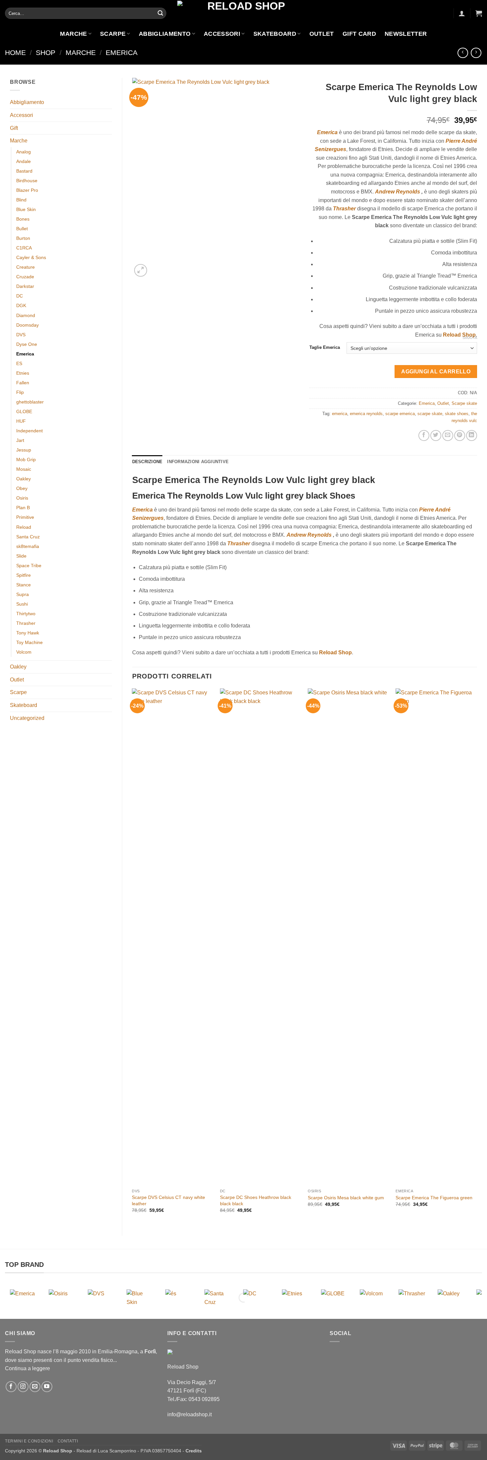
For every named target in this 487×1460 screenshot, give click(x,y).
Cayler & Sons (31, 257)
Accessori (222, 33)
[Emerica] (23, 1297)
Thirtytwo (25, 613)
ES (19, 363)
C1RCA (24, 247)
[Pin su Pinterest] (459, 435)
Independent (29, 430)
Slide (21, 556)
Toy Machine (29, 642)
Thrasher (25, 623)
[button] (462, 13)
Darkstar (25, 286)
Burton (23, 238)
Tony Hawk (27, 632)
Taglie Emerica (324, 347)
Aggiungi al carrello (435, 371)
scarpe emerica (400, 413)
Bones (22, 219)
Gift (14, 128)
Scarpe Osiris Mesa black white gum (346, 1197)
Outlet (321, 33)
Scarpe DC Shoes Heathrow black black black (255, 1200)
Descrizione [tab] (147, 461)
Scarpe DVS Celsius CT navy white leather (168, 1200)
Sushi (22, 604)
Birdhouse (26, 180)
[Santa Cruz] (218, 1297)
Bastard (24, 171)
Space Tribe (28, 565)
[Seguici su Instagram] (23, 1386)
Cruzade (25, 276)
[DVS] (101, 1297)
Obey (21, 488)
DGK (21, 305)
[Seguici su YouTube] (46, 1386)
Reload (23, 527)
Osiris (22, 498)
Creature (25, 267)
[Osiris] (62, 1297)
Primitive (25, 517)
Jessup (23, 450)
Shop (45, 52)
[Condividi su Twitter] (435, 435)
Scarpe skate (464, 403)
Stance (23, 584)
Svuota (469, 338)
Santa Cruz (28, 536)
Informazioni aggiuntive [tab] (198, 461)
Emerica (121, 52)
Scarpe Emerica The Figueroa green (434, 1197)
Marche (73, 33)
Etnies (22, 373)
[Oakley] (451, 1297)
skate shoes (456, 413)
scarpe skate (429, 413)
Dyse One (26, 344)
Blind (21, 199)
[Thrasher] (412, 1297)
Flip (20, 392)
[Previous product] (476, 53)
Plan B (23, 507)
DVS (21, 334)
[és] (179, 1297)
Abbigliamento (165, 33)
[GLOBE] (334, 1297)
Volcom (23, 652)
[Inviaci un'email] (34, 1386)
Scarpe (113, 33)
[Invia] (160, 13)
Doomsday (27, 325)
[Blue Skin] (140, 1297)
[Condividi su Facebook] (423, 435)
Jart (20, 440)
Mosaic (23, 469)
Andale (23, 161)
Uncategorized (27, 718)
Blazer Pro (27, 190)
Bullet (22, 228)
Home (15, 52)
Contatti (68, 1441)
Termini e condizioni (29, 1441)
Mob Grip (26, 459)
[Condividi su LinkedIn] (471, 435)
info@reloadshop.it (189, 1414)
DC (19, 295)
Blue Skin (26, 209)
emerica (339, 413)
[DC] (257, 1297)
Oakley (23, 478)
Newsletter (406, 33)
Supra (22, 594)
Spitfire (23, 575)
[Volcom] (373, 1297)
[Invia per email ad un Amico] (447, 435)
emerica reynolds (366, 413)
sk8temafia (27, 546)
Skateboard (275, 33)
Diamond (25, 315)
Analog (23, 151)
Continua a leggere (27, 1368)
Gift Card (359, 33)
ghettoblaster (30, 402)
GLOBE (24, 411)
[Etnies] (295, 1297)
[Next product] (463, 53)
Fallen (22, 382)
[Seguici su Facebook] (11, 1386)
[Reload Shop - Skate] (243, 13)
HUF (21, 421)
